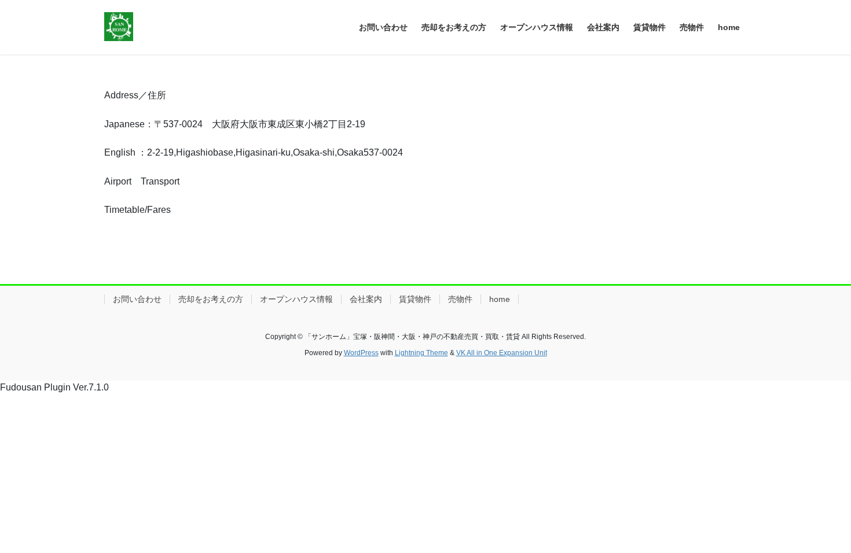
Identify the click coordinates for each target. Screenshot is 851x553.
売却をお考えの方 (210, 299)
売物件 (460, 299)
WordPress (361, 353)
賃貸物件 (415, 299)
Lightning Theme (421, 353)
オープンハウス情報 (296, 299)
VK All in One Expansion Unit (501, 353)
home (499, 299)
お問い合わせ (137, 299)
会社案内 (366, 299)
